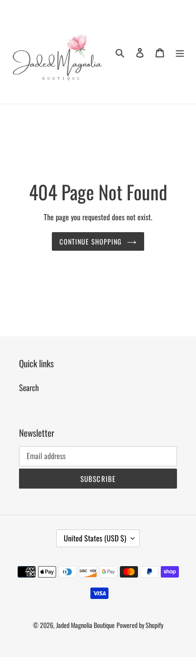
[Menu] (180, 52)
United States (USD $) (95, 538)
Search (29, 387)
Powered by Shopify (140, 625)
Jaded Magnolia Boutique (85, 625)
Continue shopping (90, 241)
